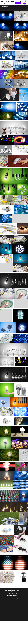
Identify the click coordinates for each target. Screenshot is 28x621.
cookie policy (13, 598)
